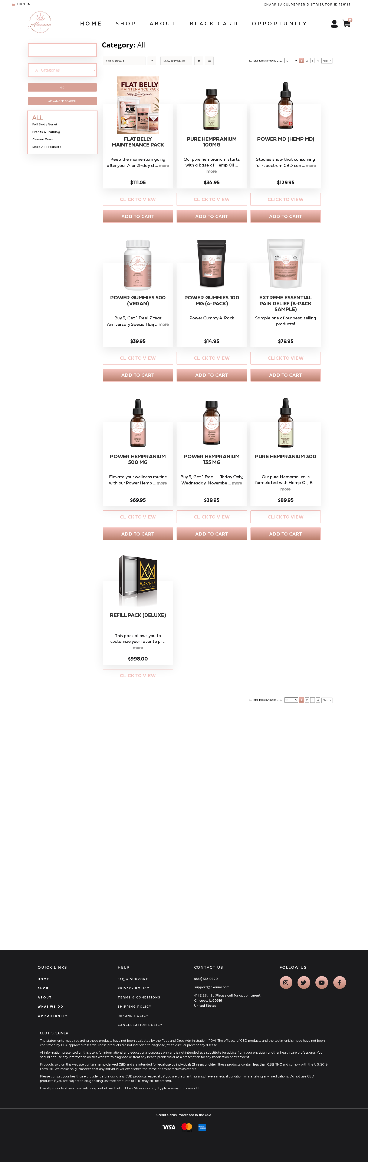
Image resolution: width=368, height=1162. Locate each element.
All (141, 45)
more (164, 165)
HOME (43, 979)
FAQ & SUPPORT (133, 979)
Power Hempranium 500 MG (138, 459)
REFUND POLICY (133, 1015)
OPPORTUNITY (53, 1015)
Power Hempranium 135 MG (212, 459)
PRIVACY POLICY (134, 988)
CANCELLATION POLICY (140, 1025)
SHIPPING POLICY (135, 1006)
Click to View (138, 199)
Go (62, 87)
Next (325, 60)
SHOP (43, 988)
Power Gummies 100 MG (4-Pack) (211, 300)
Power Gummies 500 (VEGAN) (138, 300)
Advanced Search (62, 101)
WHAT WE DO (51, 1006)
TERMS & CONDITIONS (139, 997)
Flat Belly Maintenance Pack (138, 142)
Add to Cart (137, 216)
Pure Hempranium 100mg (212, 142)
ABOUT (45, 997)
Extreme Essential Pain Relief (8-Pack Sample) (285, 303)
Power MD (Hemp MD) (285, 139)
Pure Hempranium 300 (285, 456)
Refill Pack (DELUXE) (138, 615)
